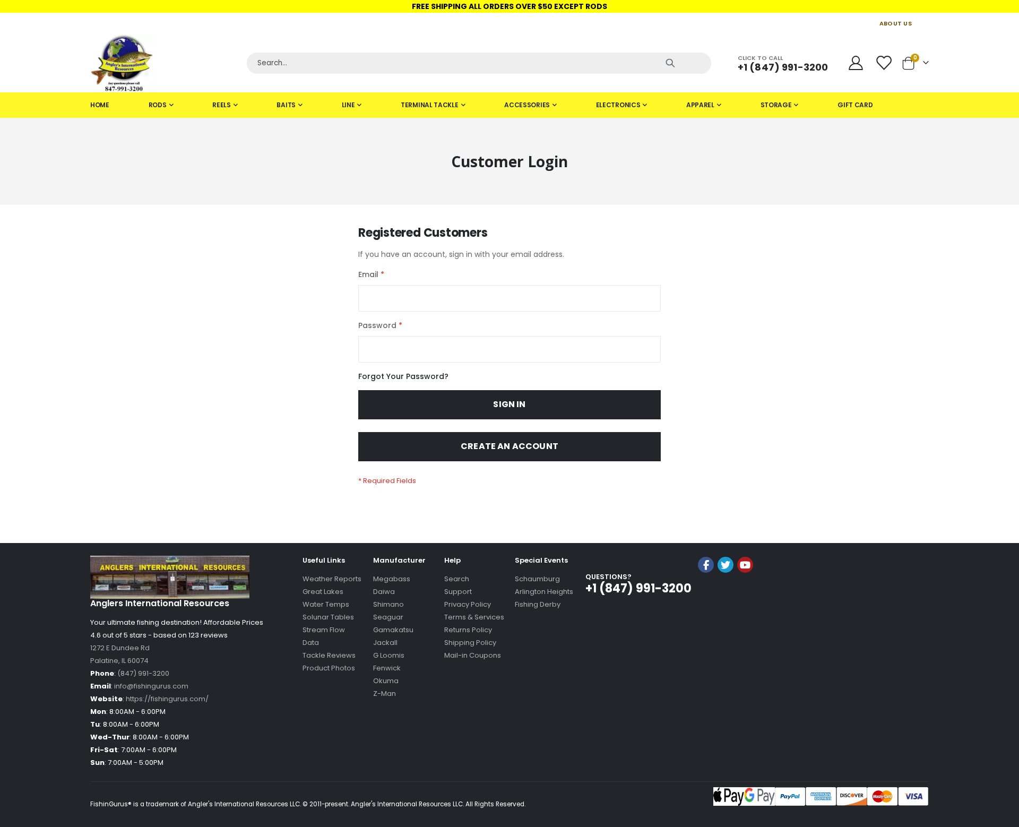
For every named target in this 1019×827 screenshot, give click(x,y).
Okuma (386, 681)
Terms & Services (474, 617)
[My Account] (855, 63)
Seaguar (388, 617)
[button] (725, 593)
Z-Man (384, 693)
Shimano (388, 604)
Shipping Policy (470, 643)
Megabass (391, 579)
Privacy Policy (467, 604)
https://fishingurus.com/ (167, 699)
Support (458, 592)
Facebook (706, 565)
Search (456, 579)
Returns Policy (468, 630)
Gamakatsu (393, 630)
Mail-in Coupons (472, 655)
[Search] (670, 63)
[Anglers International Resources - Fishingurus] (164, 63)
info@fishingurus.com (151, 686)
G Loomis (388, 655)
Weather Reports (332, 579)
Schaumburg (537, 579)
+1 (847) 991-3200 (783, 67)
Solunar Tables (328, 617)
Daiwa (384, 592)
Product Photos (329, 668)
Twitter (725, 565)
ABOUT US (895, 23)
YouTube (745, 565)
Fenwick (387, 668)
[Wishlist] (885, 63)
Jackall (385, 643)
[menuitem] (99, 105)
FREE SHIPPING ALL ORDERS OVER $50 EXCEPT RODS (509, 6)
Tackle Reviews (329, 655)
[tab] (509, 105)
